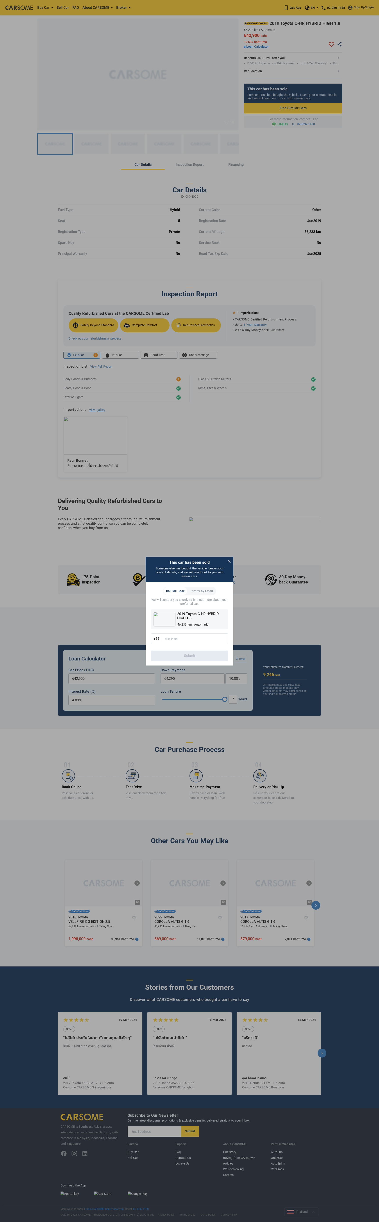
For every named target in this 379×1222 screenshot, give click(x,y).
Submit (189, 655)
